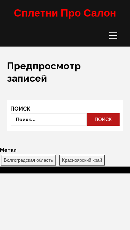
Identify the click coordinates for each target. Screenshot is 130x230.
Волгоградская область (28, 160)
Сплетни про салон (65, 13)
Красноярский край (82, 160)
